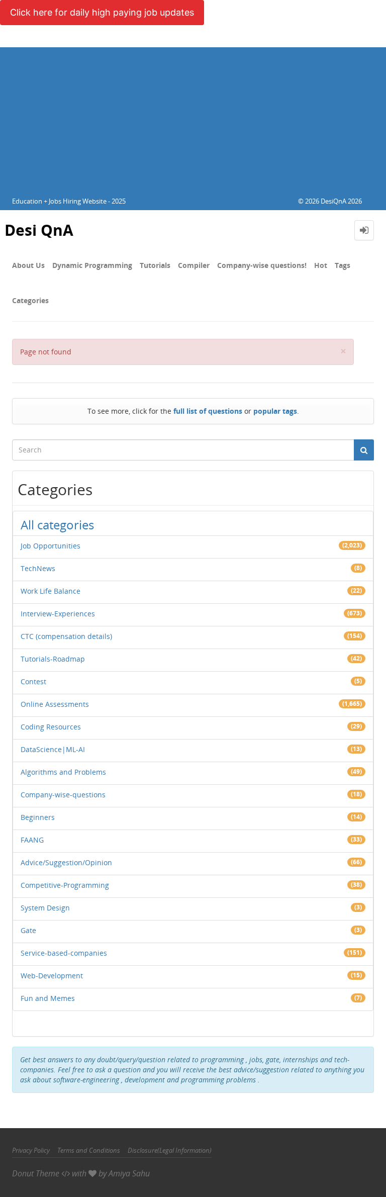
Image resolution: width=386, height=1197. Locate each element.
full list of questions (207, 411)
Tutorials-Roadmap (53, 659)
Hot (320, 265)
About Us (28, 265)
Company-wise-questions (63, 794)
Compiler (194, 265)
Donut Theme (35, 1173)
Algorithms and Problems (63, 772)
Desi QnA (39, 230)
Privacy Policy (31, 1150)
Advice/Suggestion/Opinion (66, 862)
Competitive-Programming (65, 885)
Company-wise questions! (262, 265)
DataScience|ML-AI (53, 749)
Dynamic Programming (92, 265)
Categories (30, 300)
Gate (28, 930)
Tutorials (155, 265)
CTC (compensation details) (66, 636)
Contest (33, 681)
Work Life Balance (50, 591)
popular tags (275, 411)
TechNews (38, 568)
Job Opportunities (50, 545)
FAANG (32, 840)
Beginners (38, 817)
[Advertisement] (193, 117)
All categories (57, 524)
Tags (342, 265)
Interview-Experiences (58, 613)
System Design (45, 907)
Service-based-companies (64, 953)
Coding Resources (51, 726)
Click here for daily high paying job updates (102, 12)
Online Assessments (55, 704)
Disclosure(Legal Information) (170, 1150)
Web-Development (52, 975)
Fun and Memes (48, 998)
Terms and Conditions (88, 1150)
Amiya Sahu (129, 1173)
